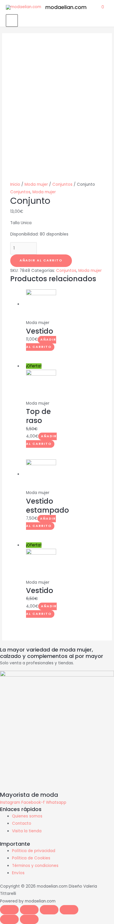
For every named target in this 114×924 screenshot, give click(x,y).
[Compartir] (29, 909)
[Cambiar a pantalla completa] (49, 909)
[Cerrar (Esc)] (9, 909)
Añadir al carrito (41, 260)
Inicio (15, 184)
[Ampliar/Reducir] (69, 909)
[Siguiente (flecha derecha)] (29, 919)
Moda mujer (36, 184)
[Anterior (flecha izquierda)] (9, 919)
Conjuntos (62, 184)
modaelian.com (66, 7)
